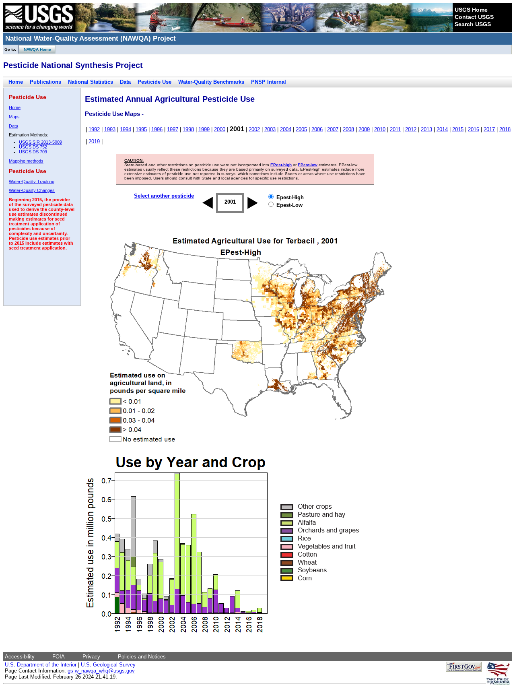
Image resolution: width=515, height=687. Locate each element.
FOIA (58, 657)
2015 (458, 129)
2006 (317, 129)
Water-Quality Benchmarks (211, 82)
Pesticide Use (154, 82)
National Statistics (90, 82)
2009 (364, 129)
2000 (219, 129)
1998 (188, 129)
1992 (94, 129)
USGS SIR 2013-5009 (40, 142)
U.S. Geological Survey (108, 665)
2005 (301, 129)
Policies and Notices (142, 657)
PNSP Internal (268, 82)
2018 (505, 129)
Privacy (91, 657)
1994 (125, 129)
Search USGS (473, 24)
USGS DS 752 (33, 146)
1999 (204, 129)
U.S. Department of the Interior (40, 665)
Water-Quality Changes (32, 190)
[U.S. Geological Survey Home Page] (39, 30)
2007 (332, 129)
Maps (14, 116)
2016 (473, 129)
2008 (348, 129)
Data (125, 82)
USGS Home (471, 9)
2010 (379, 129)
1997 (172, 129)
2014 (442, 129)
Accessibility (20, 657)
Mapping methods (26, 161)
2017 (489, 129)
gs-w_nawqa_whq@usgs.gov (101, 671)
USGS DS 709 (33, 151)
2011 (395, 129)
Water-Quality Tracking (31, 181)
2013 (426, 129)
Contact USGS (474, 17)
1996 (157, 129)
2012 (410, 129)
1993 (109, 129)
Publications (45, 82)
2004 (285, 129)
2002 (254, 129)
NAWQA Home (35, 49)
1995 (141, 129)
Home (15, 82)
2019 (94, 141)
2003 (270, 129)
